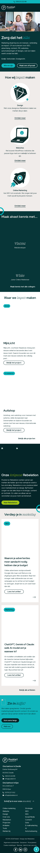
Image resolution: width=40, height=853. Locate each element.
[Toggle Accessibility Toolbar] (36, 849)
